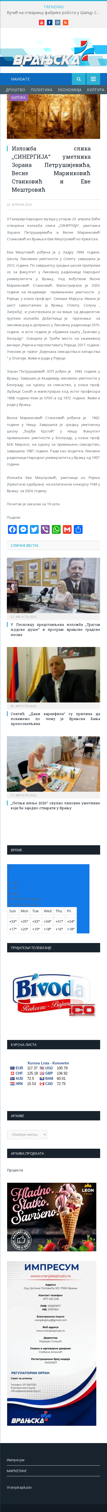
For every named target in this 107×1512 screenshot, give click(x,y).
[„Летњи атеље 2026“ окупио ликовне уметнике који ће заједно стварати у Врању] (53, 766)
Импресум (15, 1459)
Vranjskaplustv (19, 1487)
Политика (41, 89)
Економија (69, 89)
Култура (95, 89)
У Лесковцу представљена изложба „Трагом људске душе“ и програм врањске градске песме (55, 629)
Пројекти (15, 1170)
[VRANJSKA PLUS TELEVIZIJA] (53, 51)
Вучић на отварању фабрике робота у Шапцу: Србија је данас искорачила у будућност (55, 12)
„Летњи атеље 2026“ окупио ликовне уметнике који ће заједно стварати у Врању (55, 805)
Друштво (15, 89)
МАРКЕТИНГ (17, 1470)
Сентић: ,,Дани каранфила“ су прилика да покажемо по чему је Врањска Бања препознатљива (55, 718)
